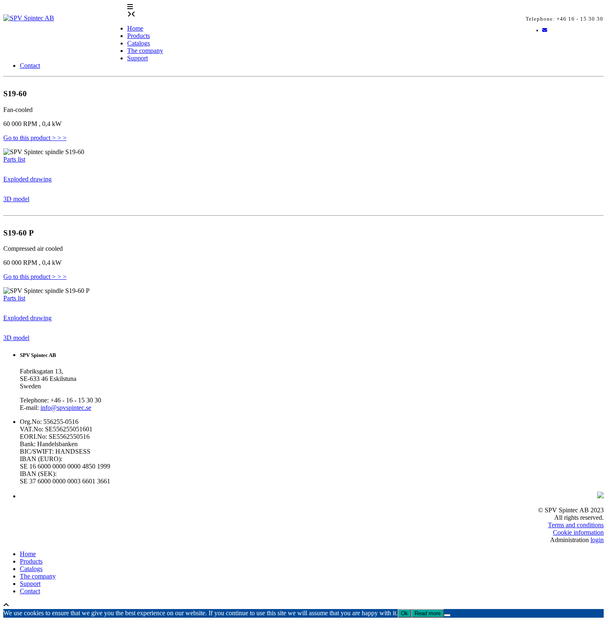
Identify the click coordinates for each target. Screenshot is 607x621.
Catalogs (138, 43)
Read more (428, 613)
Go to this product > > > (34, 137)
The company (145, 50)
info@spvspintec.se (65, 407)
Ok (404, 613)
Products (138, 35)
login (597, 539)
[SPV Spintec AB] (65, 25)
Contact (30, 65)
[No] (447, 615)
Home (135, 28)
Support (137, 58)
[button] (130, 6)
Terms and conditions (576, 524)
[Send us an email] (544, 30)
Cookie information (578, 532)
